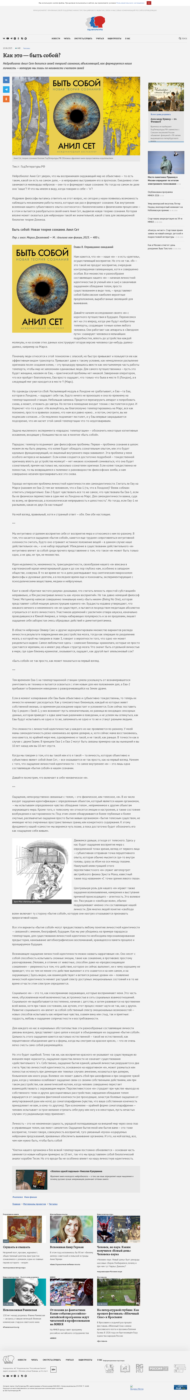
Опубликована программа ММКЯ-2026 (160, 194)
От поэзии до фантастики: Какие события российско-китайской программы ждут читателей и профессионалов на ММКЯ (70, 1317)
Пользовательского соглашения (130, 3)
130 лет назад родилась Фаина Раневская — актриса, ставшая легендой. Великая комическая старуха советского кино (24, 1318)
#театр (16, 1327)
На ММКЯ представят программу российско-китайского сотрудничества (69, 1331)
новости (56, 38)
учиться (100, 38)
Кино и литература (105, 1214)
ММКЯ (52, 1277)
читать (67, 38)
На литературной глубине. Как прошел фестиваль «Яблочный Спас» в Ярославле (118, 1313)
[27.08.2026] (24, 1279)
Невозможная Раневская (20, 1310)
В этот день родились (30, 1277)
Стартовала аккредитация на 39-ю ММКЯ (165, 220)
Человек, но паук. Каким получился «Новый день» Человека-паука (114, 1250)
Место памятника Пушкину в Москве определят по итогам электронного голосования (164, 180)
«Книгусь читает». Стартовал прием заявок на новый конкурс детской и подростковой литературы (165, 233)
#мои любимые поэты (71, 1264)
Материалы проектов (34, 1204)
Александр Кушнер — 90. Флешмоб (164, 120)
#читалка (17, 1196)
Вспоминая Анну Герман (67, 1247)
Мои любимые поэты (59, 1214)
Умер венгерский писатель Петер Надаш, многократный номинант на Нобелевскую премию (165, 207)
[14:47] (24, 1217)
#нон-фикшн (30, 1196)
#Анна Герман (56, 1264)
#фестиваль (102, 1341)
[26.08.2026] (71, 1279)
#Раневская (8, 1327)
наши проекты (114, 38)
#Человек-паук (115, 1271)
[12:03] (71, 1217)
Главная (16, 1204)
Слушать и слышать (16, 1247)
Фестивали (102, 1277)
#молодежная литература (14, 1268)
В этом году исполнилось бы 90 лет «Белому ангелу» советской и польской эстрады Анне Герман (71, 1256)
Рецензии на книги (11, 1214)
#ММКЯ (53, 1338)
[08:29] (118, 1217)
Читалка (26, 48)
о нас (127, 38)
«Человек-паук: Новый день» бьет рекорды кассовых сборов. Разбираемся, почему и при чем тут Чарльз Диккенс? (118, 1263)
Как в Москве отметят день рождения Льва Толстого (164, 247)
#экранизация (103, 1271)
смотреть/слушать (83, 38)
